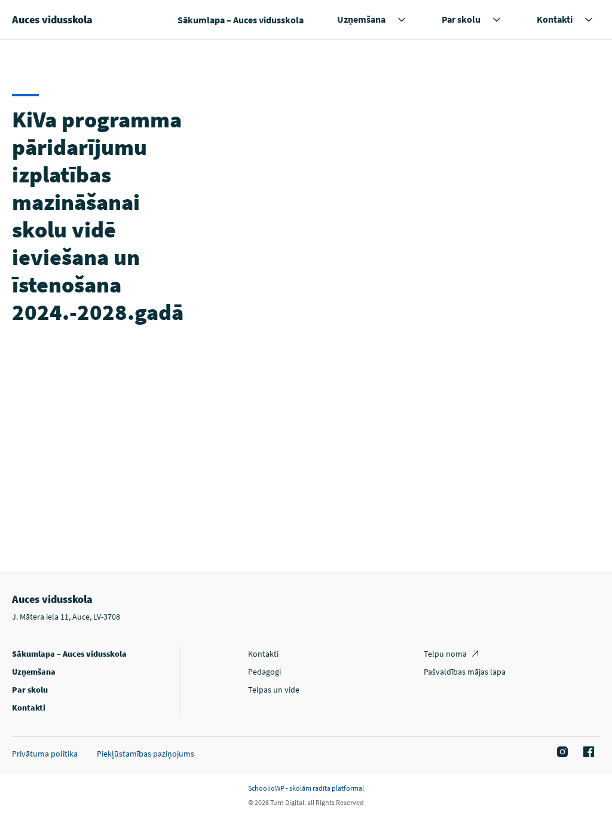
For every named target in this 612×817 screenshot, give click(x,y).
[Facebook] (587, 752)
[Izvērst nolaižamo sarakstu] (401, 19)
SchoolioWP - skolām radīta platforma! (306, 788)
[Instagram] (560, 752)
